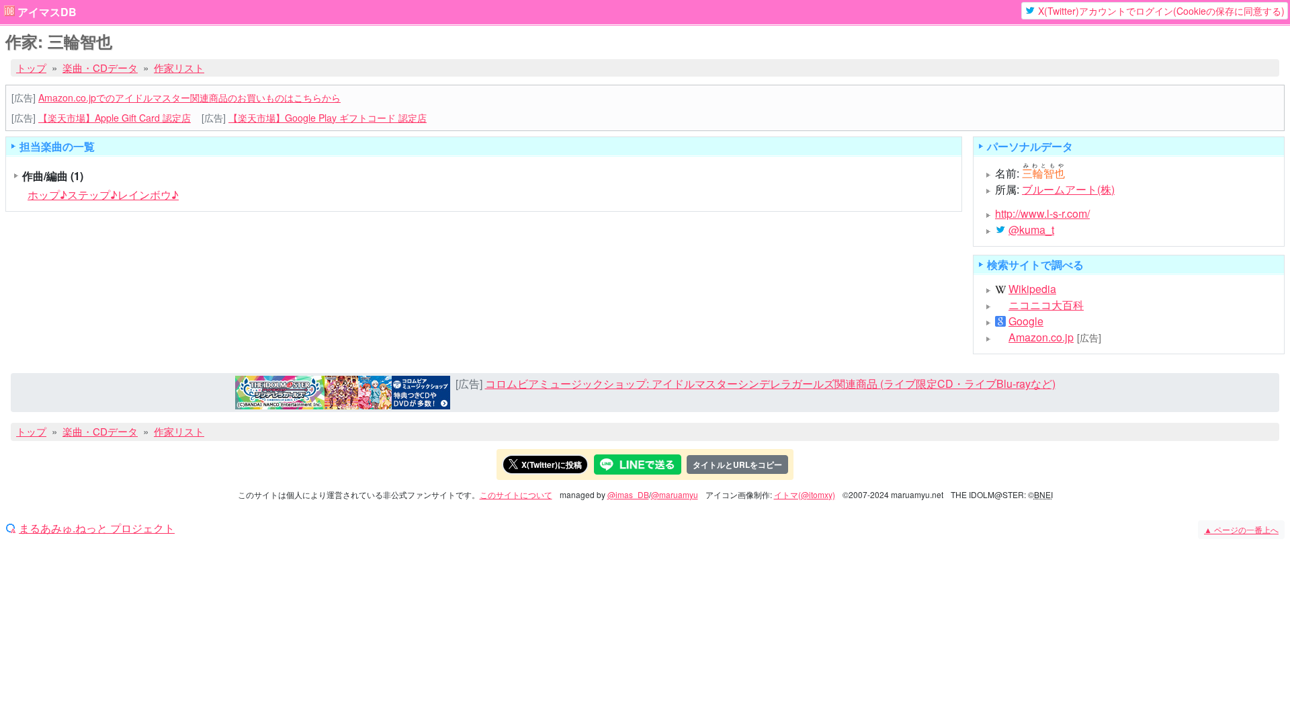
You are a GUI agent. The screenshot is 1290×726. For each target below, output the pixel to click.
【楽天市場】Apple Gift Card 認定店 (114, 117)
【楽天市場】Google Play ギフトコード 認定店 (327, 117)
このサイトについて (516, 494)
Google (1025, 321)
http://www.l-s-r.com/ (1042, 213)
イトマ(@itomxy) (804, 494)
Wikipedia (1032, 289)
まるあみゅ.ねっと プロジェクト (97, 528)
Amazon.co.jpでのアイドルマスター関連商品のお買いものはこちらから (189, 97)
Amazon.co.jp (1041, 337)
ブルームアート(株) (1068, 189)
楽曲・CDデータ (100, 68)
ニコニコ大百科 (1046, 305)
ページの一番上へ (1241, 529)
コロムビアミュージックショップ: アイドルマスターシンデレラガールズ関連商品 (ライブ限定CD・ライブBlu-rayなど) (770, 383)
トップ (31, 68)
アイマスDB (47, 12)
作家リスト (179, 68)
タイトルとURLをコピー (737, 464)
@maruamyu (674, 494)
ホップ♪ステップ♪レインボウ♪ (103, 194)
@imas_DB (628, 494)
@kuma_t (1031, 230)
